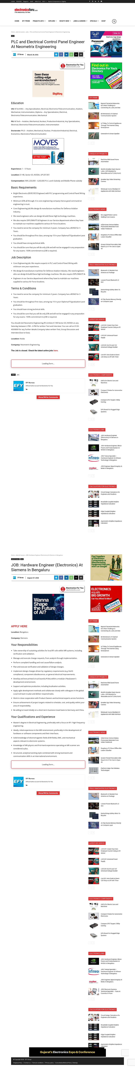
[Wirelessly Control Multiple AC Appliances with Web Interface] (93, 191)
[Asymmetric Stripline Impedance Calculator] (93, 523)
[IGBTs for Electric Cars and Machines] (93, 382)
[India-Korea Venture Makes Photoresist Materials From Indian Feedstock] (93, 226)
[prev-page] (89, 143)
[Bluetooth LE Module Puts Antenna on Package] (93, 272)
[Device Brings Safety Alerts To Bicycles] (93, 291)
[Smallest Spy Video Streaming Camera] (93, 181)
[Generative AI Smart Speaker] (93, 135)
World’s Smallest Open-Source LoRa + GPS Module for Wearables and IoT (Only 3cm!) (111, 171)
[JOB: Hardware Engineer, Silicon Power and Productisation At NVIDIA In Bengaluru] (93, 447)
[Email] (76, 54)
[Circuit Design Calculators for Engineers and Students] (93, 494)
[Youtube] (101, 1)
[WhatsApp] (71, 54)
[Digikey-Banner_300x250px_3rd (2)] (48, 96)
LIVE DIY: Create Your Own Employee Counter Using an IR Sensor (110, 327)
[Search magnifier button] (114, 21)
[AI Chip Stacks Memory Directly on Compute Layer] (93, 301)
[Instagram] (92, 1)
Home (13, 32)
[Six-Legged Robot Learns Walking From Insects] (93, 217)
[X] (98, 1)
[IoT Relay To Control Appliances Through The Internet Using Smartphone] (93, 125)
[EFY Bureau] (15, 54)
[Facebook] (89, 1)
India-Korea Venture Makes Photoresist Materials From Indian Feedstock (110, 227)
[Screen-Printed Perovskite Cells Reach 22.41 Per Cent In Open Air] (93, 246)
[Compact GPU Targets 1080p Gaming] (93, 402)
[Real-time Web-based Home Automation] (93, 161)
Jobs (27, 32)
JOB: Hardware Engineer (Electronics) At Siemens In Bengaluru (109, 437)
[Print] (81, 54)
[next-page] (93, 143)
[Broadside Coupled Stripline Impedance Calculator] (93, 503)
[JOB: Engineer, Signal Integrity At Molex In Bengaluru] (93, 468)
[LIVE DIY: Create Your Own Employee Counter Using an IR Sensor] (93, 327)
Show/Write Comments (48, 397)
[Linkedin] (95, 1)
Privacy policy (49, 1063)
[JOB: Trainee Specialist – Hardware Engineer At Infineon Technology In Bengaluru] (93, 458)
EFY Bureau (21, 54)
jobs (18, 374)
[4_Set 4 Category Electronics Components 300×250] (106, 88)
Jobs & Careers (20, 32)
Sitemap (75, 1063)
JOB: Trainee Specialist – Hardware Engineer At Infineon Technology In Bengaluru (111, 458)
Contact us (27, 1063)
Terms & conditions (38, 1063)
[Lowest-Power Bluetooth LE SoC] (93, 282)
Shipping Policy (17, 1063)
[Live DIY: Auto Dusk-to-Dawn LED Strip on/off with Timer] (93, 356)
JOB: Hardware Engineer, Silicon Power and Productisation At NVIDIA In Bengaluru (111, 448)
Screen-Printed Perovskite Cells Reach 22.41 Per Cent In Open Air (111, 246)
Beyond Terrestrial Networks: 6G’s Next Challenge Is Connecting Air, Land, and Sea (111, 105)
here (56, 350)
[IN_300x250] (106, 57)
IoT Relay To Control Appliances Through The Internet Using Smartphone (111, 125)
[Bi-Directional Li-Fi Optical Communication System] (93, 115)
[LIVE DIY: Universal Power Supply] (93, 337)
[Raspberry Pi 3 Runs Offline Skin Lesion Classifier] (93, 237)
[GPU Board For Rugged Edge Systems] (93, 411)
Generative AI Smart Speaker (110, 133)
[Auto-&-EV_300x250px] (48, 164)
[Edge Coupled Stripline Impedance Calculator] (93, 513)
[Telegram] (56, 54)
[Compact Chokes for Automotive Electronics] (93, 392)
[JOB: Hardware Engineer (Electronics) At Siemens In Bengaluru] (93, 437)
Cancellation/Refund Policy (64, 1063)
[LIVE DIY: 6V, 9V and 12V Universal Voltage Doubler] (93, 347)
